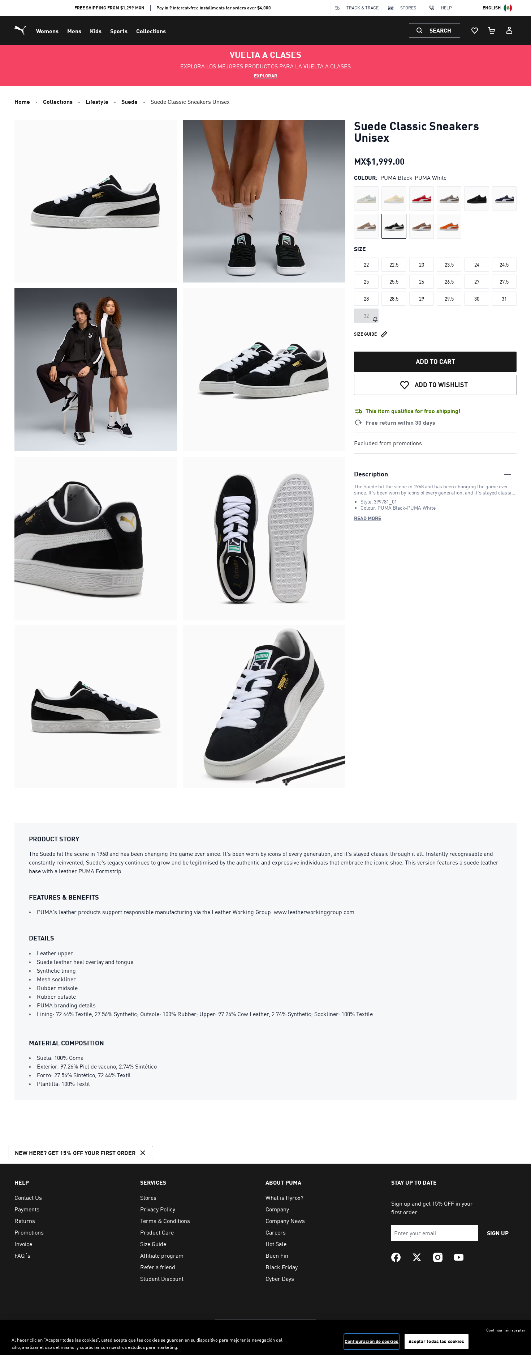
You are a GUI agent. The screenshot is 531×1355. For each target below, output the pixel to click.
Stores (408, 7)
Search (440, 30)
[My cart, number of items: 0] (492, 30)
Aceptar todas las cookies (436, 1341)
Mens (74, 30)
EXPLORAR (265, 75)
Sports (119, 30)
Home (22, 101)
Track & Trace (362, 7)
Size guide (365, 333)
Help (446, 7)
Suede (129, 101)
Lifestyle (97, 101)
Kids (96, 30)
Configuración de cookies (371, 1341)
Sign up (498, 1232)
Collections (151, 30)
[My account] (509, 30)
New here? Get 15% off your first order (75, 1152)
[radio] (366, 198)
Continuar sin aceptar (506, 1330)
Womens (47, 30)
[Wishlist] (474, 30)
